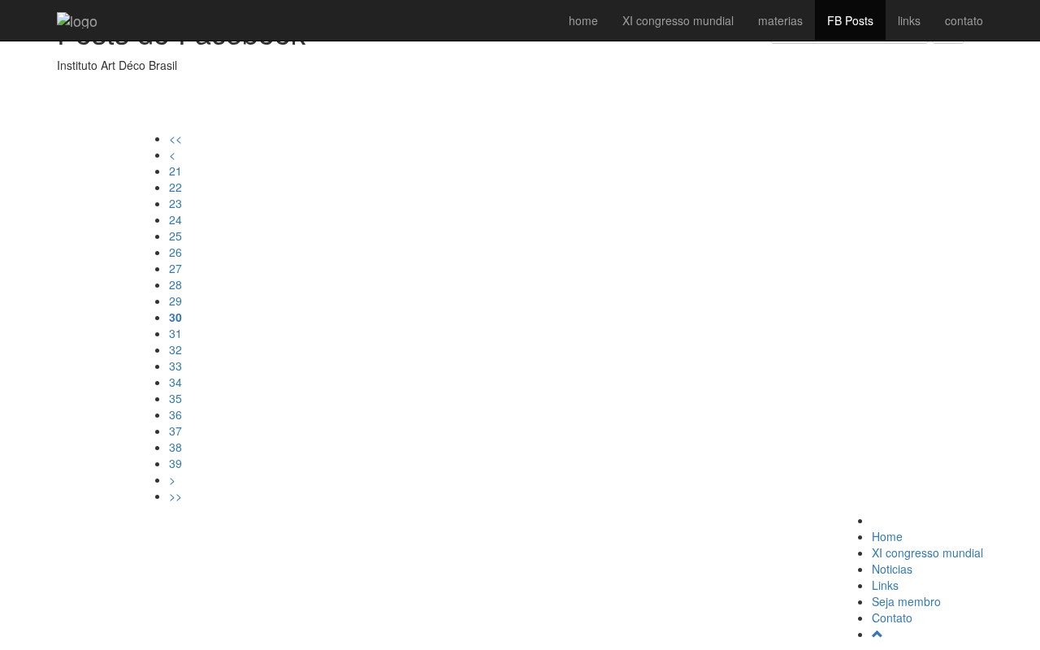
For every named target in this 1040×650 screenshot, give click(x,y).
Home (887, 536)
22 (175, 187)
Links (885, 585)
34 (175, 382)
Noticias (892, 569)
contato (964, 20)
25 (175, 236)
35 (175, 398)
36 (175, 414)
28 (175, 284)
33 (175, 366)
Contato (892, 617)
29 (175, 300)
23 (175, 203)
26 (175, 252)
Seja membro (906, 601)
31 (175, 333)
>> (175, 496)
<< (175, 138)
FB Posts (850, 20)
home (583, 20)
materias (780, 20)
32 (175, 349)
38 (175, 447)
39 (175, 463)
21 (175, 170)
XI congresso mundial (678, 20)
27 (175, 268)
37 (175, 430)
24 (175, 219)
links (909, 20)
